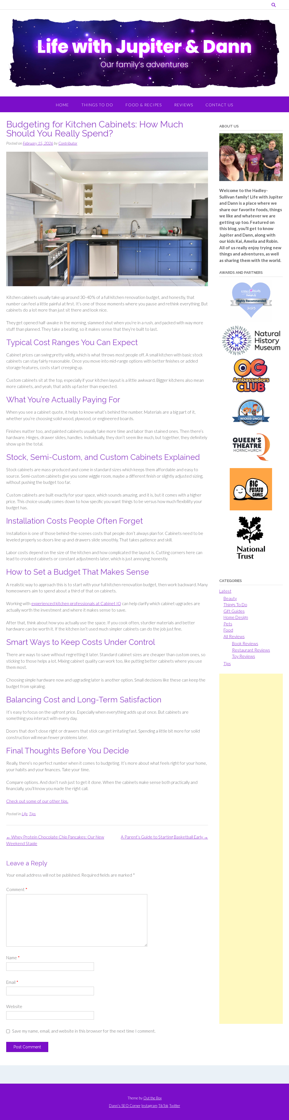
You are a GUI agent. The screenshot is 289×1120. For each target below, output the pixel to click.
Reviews (183, 104)
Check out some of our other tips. (37, 801)
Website (14, 1006)
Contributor (67, 143)
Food (228, 629)
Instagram (149, 1106)
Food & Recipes (144, 104)
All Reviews (234, 636)
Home (62, 104)
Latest (225, 591)
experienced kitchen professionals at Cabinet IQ (76, 603)
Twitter (174, 1106)
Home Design (236, 617)
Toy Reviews (243, 656)
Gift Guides (234, 611)
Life (24, 813)
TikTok (163, 1106)
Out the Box (152, 1098)
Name (13, 957)
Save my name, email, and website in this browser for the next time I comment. (84, 1030)
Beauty (230, 598)
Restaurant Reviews (251, 649)
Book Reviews (245, 643)
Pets (228, 623)
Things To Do (97, 104)
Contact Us (219, 104)
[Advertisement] (251, 849)
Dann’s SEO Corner (125, 1106)
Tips (32, 813)
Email (12, 982)
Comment (16, 889)
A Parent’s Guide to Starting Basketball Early (164, 836)
